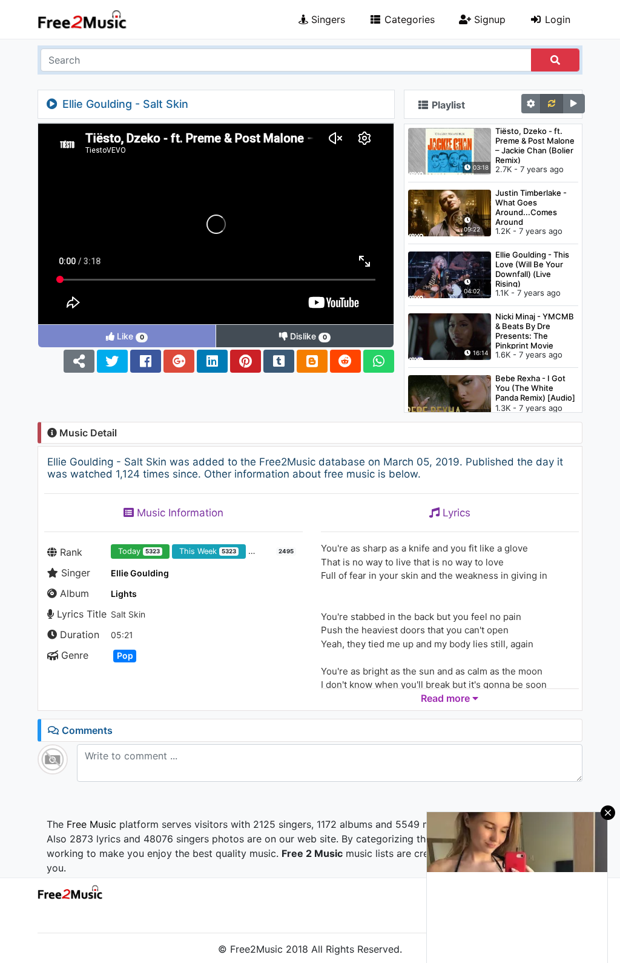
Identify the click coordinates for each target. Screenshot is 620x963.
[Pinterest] (245, 361)
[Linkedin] (212, 361)
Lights (124, 593)
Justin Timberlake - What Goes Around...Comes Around (531, 206)
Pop (125, 655)
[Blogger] (312, 361)
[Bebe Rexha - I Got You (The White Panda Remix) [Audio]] (449, 398)
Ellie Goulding (140, 573)
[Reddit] (345, 361)
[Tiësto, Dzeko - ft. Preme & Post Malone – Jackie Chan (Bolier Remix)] (449, 150)
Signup (488, 19)
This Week (207, 551)
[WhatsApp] (378, 361)
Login (556, 19)
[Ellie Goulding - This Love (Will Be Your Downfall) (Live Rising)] (449, 274)
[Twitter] (112, 361)
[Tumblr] (278, 361)
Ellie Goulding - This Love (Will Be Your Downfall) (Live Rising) (532, 268)
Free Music (91, 824)
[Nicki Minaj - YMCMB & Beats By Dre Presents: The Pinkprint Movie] (449, 336)
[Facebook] (145, 361)
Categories (408, 19)
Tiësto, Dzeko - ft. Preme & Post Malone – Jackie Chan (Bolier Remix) (535, 145)
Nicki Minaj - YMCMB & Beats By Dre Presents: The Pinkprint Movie (534, 330)
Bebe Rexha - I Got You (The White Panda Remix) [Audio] (535, 387)
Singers (326, 19)
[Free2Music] (82, 20)
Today (139, 551)
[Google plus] (178, 361)
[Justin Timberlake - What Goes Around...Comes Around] (449, 212)
